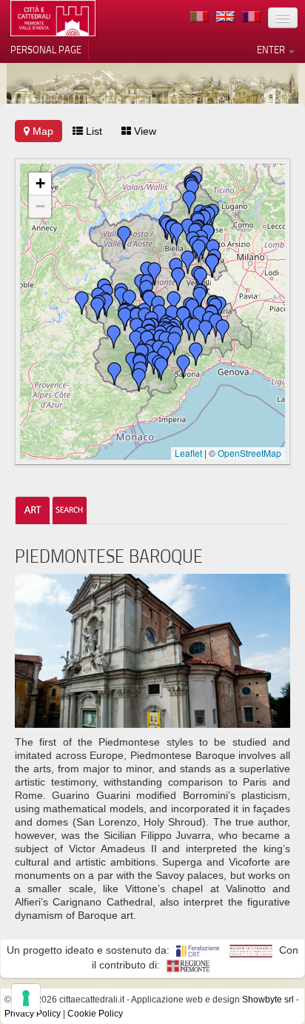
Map (41, 131)
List (92, 131)
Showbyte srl (268, 999)
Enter (272, 49)
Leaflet (188, 452)
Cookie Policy (95, 1013)
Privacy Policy (32, 1013)
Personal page (45, 49)
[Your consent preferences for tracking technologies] (26, 998)
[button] (82, 303)
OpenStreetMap (249, 452)
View (143, 131)
